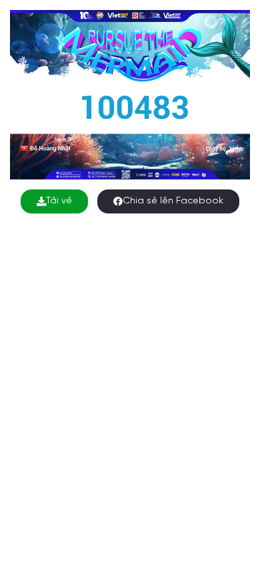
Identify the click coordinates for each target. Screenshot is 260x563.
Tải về (59, 201)
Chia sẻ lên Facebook (173, 201)
